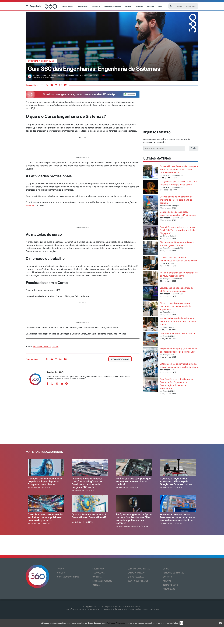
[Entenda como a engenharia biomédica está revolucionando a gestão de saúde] (150, 369)
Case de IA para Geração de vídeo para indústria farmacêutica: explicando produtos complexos (179, 169)
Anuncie (167, 581)
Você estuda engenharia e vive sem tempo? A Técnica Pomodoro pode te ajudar (178, 321)
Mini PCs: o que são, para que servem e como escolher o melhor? (133, 481)
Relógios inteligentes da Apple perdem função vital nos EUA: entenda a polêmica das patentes (134, 519)
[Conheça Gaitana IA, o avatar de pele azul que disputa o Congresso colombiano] (46, 467)
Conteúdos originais (68, 577)
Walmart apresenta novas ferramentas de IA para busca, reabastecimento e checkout (177, 517)
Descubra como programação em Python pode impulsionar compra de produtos (45, 517)
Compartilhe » (32, 85)
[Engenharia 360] (43, 6)
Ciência (128, 6)
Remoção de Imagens (173, 573)
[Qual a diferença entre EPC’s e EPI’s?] (150, 339)
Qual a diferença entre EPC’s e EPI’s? (177, 333)
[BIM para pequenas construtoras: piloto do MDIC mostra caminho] (150, 278)
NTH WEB (155, 609)
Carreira (96, 6)
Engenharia (98, 569)
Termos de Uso (170, 585)
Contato (167, 577)
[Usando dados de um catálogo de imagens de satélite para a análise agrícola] (150, 202)
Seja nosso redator (138, 581)
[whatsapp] (52, 85)
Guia (160, 6)
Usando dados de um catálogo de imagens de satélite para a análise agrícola (176, 199)
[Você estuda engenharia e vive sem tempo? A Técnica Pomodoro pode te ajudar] (150, 324)
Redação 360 (55, 372)
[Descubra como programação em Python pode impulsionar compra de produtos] (46, 503)
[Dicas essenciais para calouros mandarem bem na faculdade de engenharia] (150, 309)
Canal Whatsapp (136, 573)
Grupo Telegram (136, 577)
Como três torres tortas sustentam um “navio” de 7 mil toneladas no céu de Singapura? (178, 230)
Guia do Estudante (42, 346)
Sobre (166, 569)
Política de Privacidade (116, 623)
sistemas (30, 205)
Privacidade (169, 589)
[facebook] (42, 85)
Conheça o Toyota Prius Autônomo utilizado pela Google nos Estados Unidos (176, 481)
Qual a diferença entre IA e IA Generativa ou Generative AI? (89, 516)
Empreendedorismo (112, 6)
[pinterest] (65, 85)
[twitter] (47, 85)
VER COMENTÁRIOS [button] (120, 359)
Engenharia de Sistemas (41, 61)
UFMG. (55, 346)
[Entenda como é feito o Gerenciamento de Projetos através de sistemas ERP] (150, 354)
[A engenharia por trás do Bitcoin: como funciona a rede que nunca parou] (150, 187)
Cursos (150, 6)
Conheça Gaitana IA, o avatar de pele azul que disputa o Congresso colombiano (45, 481)
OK (181, 623)
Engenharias (67, 6)
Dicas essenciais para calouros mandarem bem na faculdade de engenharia (175, 306)
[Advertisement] (82, 147)
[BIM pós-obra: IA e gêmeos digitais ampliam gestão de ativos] (150, 248)
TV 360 (60, 569)
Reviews (139, 6)
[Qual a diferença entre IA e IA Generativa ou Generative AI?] (90, 503)
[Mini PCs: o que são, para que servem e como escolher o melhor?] (134, 467)
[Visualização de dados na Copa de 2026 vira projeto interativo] (150, 293)
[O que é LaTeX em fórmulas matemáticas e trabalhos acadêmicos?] (150, 263)
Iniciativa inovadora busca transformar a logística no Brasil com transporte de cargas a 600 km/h (87, 483)
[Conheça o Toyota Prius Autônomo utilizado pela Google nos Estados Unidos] (178, 467)
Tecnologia (82, 6)
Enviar (194, 148)
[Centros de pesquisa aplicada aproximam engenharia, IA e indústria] (150, 217)
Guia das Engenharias (139, 569)
